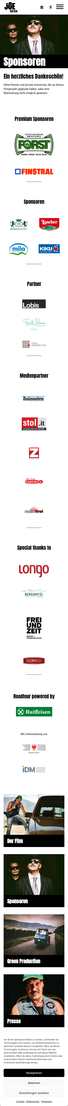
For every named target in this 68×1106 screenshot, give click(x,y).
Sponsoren (17, 901)
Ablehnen (34, 1083)
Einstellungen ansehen (34, 1093)
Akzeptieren (34, 1073)
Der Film (15, 841)
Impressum (46, 1101)
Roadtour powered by (34, 696)
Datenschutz (32, 1101)
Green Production (23, 961)
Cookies (20, 1101)
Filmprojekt (10, 89)
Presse (14, 1021)
